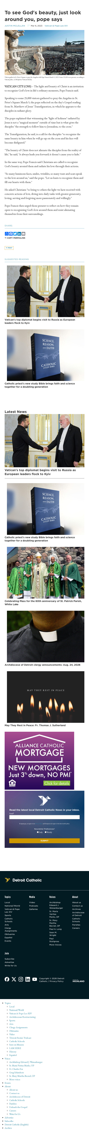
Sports (8, 915)
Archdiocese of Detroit (78, 913)
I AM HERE (15, 1048)
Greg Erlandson (16, 1072)
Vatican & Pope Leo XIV (56, 26)
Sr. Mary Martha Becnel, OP (54, 923)
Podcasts (33, 906)
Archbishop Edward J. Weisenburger (56, 905)
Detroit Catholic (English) (16, 1124)
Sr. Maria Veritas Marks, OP (54, 914)
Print (9, 248)
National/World (12, 906)
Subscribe (9, 959)
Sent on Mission (16, 1044)
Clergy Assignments (11, 929)
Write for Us (11, 966)
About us (76, 902)
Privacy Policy (39, 824)
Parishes (76, 925)
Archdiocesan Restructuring (22, 1016)
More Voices (55, 945)
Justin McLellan (15, 26)
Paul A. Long (55, 929)
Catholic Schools (9, 920)
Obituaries (10, 934)
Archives (76, 909)
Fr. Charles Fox (16, 1068)
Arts (7, 925)
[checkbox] (44, 832)
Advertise (9, 962)
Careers (76, 928)
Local (7, 902)
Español (8, 937)
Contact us (77, 906)
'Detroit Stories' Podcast (20, 1037)
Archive (8, 1127)
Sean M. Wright (53, 933)
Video (32, 902)
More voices (14, 1079)
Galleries (33, 909)
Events (8, 941)
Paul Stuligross (54, 940)
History (12, 1051)
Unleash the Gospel (18, 1107)
